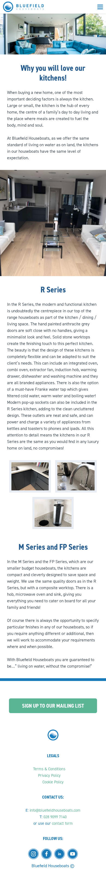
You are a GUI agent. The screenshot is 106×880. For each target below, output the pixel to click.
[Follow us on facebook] (46, 853)
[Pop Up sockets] (53, 513)
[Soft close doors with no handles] (30, 476)
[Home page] (23, 6)
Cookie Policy (53, 782)
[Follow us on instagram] (33, 853)
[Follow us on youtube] (72, 853)
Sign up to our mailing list (53, 705)
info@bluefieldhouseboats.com (55, 810)
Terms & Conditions (50, 769)
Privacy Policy (50, 775)
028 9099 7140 (55, 817)
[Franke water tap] (76, 476)
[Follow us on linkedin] (59, 853)
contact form (62, 823)
